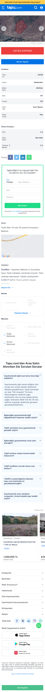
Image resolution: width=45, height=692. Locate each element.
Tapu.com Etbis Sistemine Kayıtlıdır (22, 674)
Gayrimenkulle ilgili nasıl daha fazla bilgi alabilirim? (21, 377)
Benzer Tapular (22, 62)
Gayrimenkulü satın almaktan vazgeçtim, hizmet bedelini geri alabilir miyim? (21, 496)
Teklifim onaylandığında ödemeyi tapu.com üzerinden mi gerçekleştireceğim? (18, 481)
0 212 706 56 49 (17, 211)
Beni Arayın (22, 205)
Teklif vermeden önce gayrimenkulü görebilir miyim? (19, 429)
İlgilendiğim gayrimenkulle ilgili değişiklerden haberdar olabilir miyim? (20, 416)
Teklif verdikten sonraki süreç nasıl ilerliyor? (19, 467)
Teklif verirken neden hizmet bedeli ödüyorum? (19, 454)
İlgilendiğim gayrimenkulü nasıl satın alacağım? (20, 441)
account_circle (41, 7)
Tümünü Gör (38, 510)
